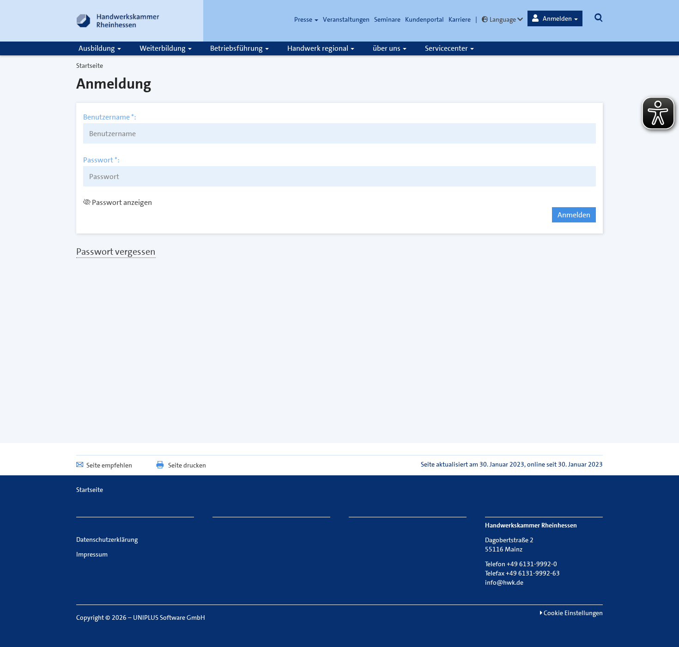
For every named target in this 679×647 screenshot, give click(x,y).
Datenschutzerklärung (107, 539)
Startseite (89, 65)
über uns (387, 48)
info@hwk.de (504, 582)
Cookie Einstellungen (572, 613)
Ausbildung (97, 48)
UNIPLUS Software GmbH (169, 617)
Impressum (92, 554)
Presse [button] (304, 19)
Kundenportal (424, 19)
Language (502, 19)
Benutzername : (109, 117)
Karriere (460, 19)
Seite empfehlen (109, 465)
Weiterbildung (163, 48)
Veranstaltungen (346, 19)
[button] (555, 18)
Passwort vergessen (116, 252)
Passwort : (101, 160)
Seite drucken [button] (187, 465)
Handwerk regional (318, 48)
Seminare (387, 19)
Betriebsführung (237, 48)
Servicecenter (447, 48)
